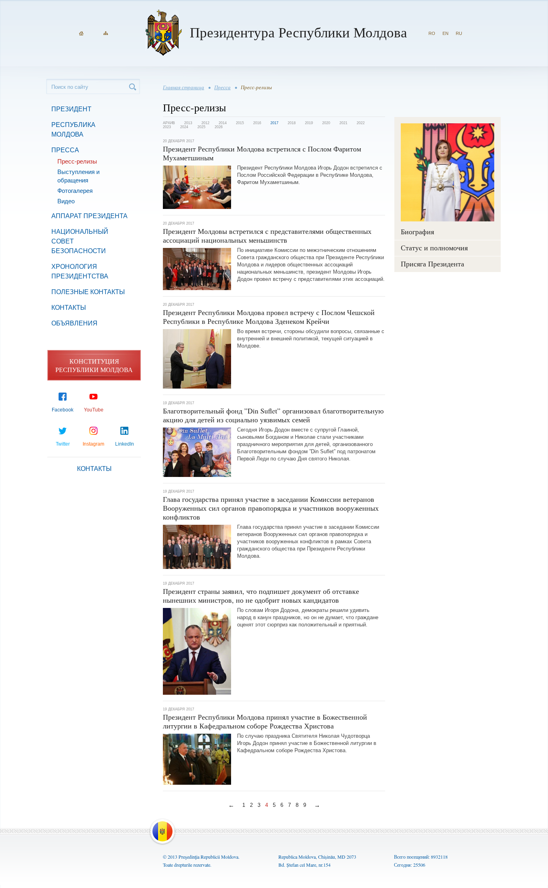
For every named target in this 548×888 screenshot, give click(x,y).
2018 (292, 123)
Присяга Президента (432, 263)
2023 (167, 127)
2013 (188, 123)
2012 (205, 123)
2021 (343, 123)
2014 (223, 123)
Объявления (74, 323)
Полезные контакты (88, 291)
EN (445, 33)
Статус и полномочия (434, 247)
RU (459, 33)
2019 (309, 123)
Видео (66, 201)
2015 (240, 123)
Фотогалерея (75, 190)
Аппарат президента (89, 216)
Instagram (93, 444)
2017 (274, 123)
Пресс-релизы (77, 161)
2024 (184, 127)
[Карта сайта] (105, 33)
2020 (326, 123)
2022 (361, 123)
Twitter (63, 444)
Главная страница (183, 87)
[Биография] (447, 172)
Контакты (68, 307)
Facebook (62, 410)
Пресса (65, 150)
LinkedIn (124, 444)
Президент (71, 109)
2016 (257, 123)
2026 (219, 127)
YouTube (94, 410)
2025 (201, 127)
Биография (417, 231)
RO (431, 33)
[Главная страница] (81, 33)
